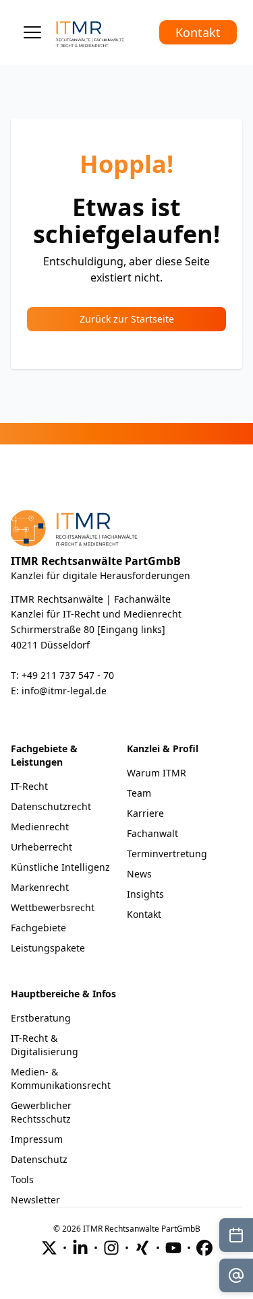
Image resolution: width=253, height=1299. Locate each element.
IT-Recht (29, 786)
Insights (145, 894)
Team (139, 793)
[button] (32, 32)
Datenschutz (39, 1159)
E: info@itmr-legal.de (59, 690)
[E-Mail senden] (236, 1275)
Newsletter (35, 1199)
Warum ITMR (156, 772)
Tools (22, 1179)
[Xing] (142, 1248)
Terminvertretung (167, 853)
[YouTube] (173, 1248)
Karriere (145, 813)
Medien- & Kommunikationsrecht (61, 1078)
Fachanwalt (152, 833)
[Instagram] (111, 1248)
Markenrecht (40, 887)
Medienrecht (40, 826)
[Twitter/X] (49, 1248)
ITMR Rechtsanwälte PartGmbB (96, 561)
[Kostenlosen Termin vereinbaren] (236, 1235)
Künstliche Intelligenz (60, 867)
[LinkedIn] (80, 1248)
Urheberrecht (41, 846)
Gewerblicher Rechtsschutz (41, 1112)
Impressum (37, 1139)
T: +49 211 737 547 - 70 (62, 675)
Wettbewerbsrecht (52, 907)
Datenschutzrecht (51, 806)
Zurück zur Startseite (127, 318)
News (139, 873)
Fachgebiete (38, 927)
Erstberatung (41, 1017)
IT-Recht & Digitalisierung (44, 1045)
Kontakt (198, 32)
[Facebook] (204, 1248)
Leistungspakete (48, 947)
